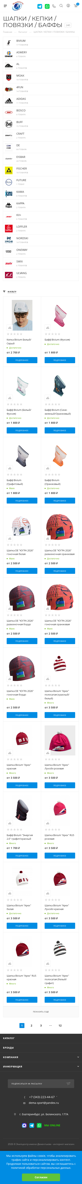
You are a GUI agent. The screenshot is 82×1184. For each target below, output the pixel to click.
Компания (10, 1057)
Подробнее (21, 360)
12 (60, 1025)
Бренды (8, 1047)
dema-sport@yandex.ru (44, 1103)
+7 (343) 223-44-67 (42, 1097)
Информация (12, 1066)
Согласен (41, 1177)
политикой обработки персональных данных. (41, 1168)
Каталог (9, 1038)
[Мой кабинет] (68, 6)
